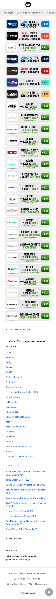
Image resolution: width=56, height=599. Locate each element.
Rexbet (8, 451)
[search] (51, 5)
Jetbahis (9, 431)
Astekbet (9, 357)
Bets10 (8, 372)
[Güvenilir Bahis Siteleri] (28, 4)
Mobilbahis (10, 436)
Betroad (9, 367)
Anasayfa (8, 13)
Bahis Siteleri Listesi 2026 (18, 480)
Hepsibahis (10, 407)
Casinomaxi (11, 382)
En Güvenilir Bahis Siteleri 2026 (20, 516)
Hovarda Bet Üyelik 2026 (17, 417)
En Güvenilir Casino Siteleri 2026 (21, 392)
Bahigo (8, 362)
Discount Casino (13, 387)
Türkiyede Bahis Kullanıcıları (19, 456)
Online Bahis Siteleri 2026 (18, 446)
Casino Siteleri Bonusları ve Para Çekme (25, 498)
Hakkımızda (11, 402)
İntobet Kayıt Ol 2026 (15, 426)
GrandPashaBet (13, 397)
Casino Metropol (13, 377)
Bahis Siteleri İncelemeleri (30, 13)
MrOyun (9, 441)
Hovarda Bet (11, 412)
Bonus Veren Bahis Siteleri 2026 (21, 529)
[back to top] (49, 592)
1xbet (8, 352)
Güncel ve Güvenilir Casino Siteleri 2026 (25, 485)
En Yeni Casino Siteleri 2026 (19, 511)
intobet (8, 421)
